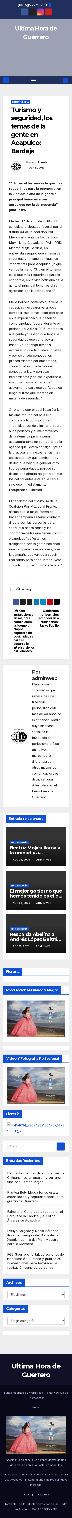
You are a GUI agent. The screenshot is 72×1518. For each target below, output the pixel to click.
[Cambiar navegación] (33, 80)
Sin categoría (20, 102)
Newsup (59, 1392)
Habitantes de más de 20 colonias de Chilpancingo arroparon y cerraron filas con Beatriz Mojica (35, 1177)
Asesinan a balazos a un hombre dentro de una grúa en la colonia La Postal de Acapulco (36, 1462)
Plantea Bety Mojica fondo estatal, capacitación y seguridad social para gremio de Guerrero (35, 1196)
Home (36, 1407)
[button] (59, 80)
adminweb (39, 162)
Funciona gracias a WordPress (24, 1392)
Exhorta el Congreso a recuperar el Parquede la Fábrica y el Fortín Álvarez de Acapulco (35, 1216)
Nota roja (28, 1494)
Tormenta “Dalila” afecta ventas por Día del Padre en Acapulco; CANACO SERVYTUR (36, 1506)
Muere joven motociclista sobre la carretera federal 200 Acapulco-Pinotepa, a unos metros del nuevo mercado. (36, 1479)
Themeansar (36, 1397)
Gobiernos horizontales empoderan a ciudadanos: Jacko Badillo (49, 618)
